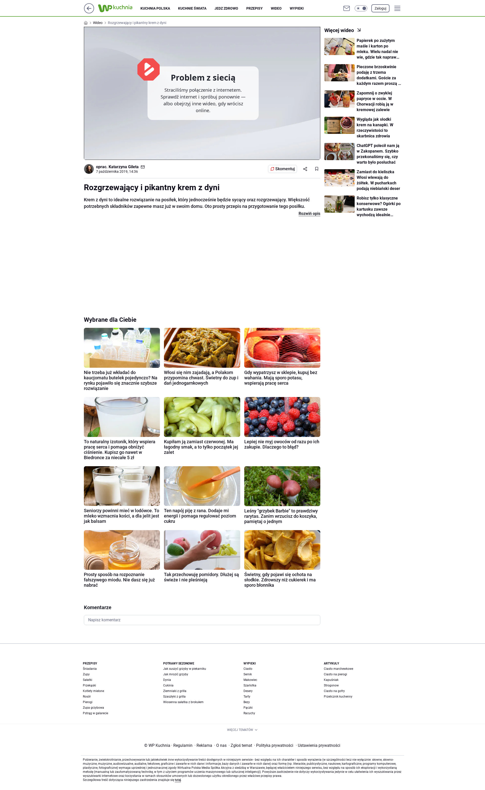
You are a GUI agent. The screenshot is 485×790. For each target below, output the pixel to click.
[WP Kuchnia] (119, 8)
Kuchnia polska (155, 8)
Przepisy (254, 8)
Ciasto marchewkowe (338, 669)
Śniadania (90, 669)
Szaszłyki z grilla (174, 696)
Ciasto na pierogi (335, 674)
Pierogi (87, 702)
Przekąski (89, 685)
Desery (248, 691)
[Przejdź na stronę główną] (89, 12)
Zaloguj (380, 8)
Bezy (247, 702)
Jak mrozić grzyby (175, 674)
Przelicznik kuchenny (338, 696)
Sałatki (87, 680)
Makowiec (250, 680)
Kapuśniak (331, 680)
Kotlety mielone (93, 691)
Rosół (86, 696)
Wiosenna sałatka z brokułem (183, 702)
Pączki (248, 707)
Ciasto (248, 669)
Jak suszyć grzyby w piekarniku (184, 669)
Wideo (276, 8)
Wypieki (297, 8)
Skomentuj (285, 168)
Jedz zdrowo (226, 8)
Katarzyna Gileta (124, 166)
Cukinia (168, 685)
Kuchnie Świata (192, 8)
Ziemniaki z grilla (174, 691)
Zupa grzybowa (93, 707)
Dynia (167, 680)
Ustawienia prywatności (318, 745)
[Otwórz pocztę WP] (347, 8)
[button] (361, 8)
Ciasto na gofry (334, 691)
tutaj (178, 780)
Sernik (248, 674)
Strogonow (331, 685)
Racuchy (249, 713)
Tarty (247, 696)
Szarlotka (250, 685)
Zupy (86, 674)
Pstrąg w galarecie (95, 713)
